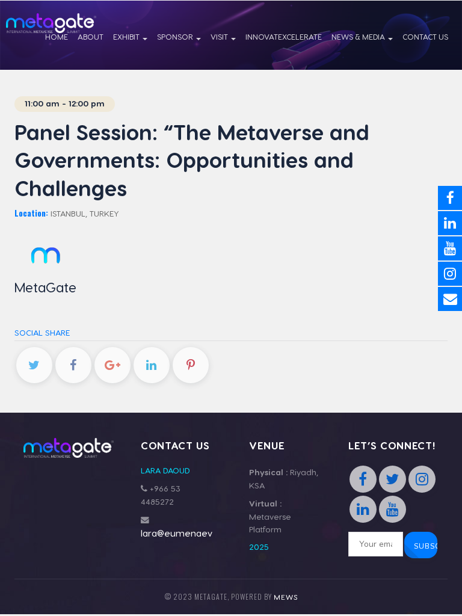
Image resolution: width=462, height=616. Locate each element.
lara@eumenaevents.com (197, 533)
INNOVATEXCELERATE (283, 36)
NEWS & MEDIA (359, 36)
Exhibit (127, 36)
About (90, 36)
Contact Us (425, 36)
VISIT (220, 36)
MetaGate (45, 287)
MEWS (286, 597)
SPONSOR (176, 36)
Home (56, 36)
